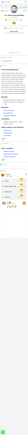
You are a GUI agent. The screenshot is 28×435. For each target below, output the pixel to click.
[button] (14, 2)
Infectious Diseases (8, 110)
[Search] (14, 2)
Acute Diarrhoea (7, 133)
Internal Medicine (7, 113)
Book (14, 23)
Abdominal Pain (7, 130)
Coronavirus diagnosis (9, 156)
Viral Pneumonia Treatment (10, 154)
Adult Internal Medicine (9, 115)
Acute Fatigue (7, 135)
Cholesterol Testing (8, 151)
